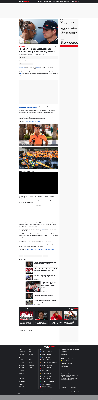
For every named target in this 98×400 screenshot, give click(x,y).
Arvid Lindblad (21, 378)
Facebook (39, 391)
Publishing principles (57, 391)
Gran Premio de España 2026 (47, 373)
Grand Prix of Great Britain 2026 (47, 365)
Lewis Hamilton (22, 351)
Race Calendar (52, 1)
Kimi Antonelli (21, 368)
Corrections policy (64, 391)
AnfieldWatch (73, 387)
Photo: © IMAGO (22, 43)
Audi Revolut (31, 354)
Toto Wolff (45, 256)
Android (50, 391)
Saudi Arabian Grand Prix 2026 (47, 356)
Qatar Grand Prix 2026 (46, 386)
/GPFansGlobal (65, 356)
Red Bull (20, 256)
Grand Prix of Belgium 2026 (46, 367)
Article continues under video (38, 81)
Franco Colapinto (22, 357)
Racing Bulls (31, 364)
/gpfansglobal (64, 351)
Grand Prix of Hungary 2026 (47, 368)
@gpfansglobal (64, 354)
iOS (52, 391)
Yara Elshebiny (22, 57)
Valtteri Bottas (21, 384)
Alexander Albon (22, 365)
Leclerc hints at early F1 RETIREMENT (33, 121)
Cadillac (30, 356)
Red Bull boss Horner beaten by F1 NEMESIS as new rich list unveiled (40, 78)
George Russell (21, 370)
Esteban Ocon (21, 373)
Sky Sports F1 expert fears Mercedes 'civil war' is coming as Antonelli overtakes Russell (69, 43)
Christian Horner (39, 256)
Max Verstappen (22, 364)
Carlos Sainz (21, 367)
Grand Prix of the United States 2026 (48, 379)
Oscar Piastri (21, 356)
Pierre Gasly (21, 359)
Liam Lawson (21, 362)
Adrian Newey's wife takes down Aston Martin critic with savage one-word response (69, 23)
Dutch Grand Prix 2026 (46, 370)
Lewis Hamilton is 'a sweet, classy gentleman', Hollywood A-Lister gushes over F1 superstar (69, 28)
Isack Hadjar (21, 360)
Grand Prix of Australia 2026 (47, 351)
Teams (61, 1)
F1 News (40, 1)
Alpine (30, 351)
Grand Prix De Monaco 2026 (47, 360)
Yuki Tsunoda (21, 379)
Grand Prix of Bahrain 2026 (46, 376)
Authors (19, 391)
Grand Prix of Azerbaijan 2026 (47, 375)
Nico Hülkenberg (22, 383)
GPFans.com (63, 387)
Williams (30, 367)
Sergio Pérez (21, 386)
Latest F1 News (22, 46)
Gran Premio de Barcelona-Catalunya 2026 (49, 362)
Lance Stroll (21, 376)
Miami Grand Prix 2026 (46, 357)
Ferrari (30, 357)
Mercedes (41, 229)
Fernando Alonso (22, 375)
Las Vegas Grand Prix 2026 (46, 384)
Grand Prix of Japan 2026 (46, 354)
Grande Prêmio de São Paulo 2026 (48, 383)
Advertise (35, 391)
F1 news (69, 46)
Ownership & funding (72, 391)
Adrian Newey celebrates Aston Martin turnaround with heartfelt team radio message (68, 38)
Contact (31, 391)
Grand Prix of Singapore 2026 (47, 378)
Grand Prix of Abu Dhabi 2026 (47, 387)
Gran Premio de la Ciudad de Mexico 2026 (49, 381)
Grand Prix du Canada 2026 (46, 359)
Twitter (42, 391)
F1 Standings (45, 1)
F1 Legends (66, 1)
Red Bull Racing (31, 365)
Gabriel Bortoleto (22, 381)
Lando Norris (22, 67)
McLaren (38, 67)
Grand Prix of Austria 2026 (46, 364)
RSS (28, 391)
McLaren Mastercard (32, 360)
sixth (21, 73)
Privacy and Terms (24, 391)
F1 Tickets (72, 1)
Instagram (46, 391)
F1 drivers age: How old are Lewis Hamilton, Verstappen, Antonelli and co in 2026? (69, 33)
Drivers (57, 1)
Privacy (19, 393)
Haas (30, 359)
